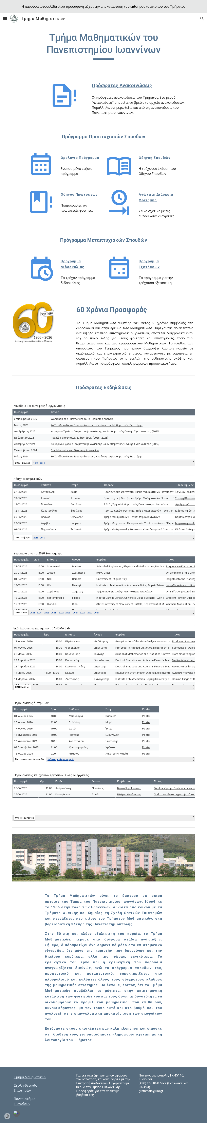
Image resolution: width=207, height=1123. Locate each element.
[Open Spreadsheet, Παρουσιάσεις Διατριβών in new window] (187, 705)
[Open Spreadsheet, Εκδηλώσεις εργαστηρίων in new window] (187, 630)
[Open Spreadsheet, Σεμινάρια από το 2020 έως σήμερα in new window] (187, 555)
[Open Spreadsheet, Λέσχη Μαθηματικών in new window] (187, 481)
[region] (103, 6)
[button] (5, 18)
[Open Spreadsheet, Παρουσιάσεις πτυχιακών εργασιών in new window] (187, 777)
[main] (103, 45)
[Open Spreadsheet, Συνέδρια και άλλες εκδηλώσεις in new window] (187, 408)
